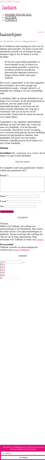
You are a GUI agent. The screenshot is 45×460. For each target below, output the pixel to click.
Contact (39, 239)
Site (1, 206)
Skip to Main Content (10, 1)
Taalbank (9, 7)
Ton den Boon (8, 41)
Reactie (4, 175)
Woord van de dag (29, 41)
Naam (3, 196)
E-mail (4, 201)
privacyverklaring (21, 249)
